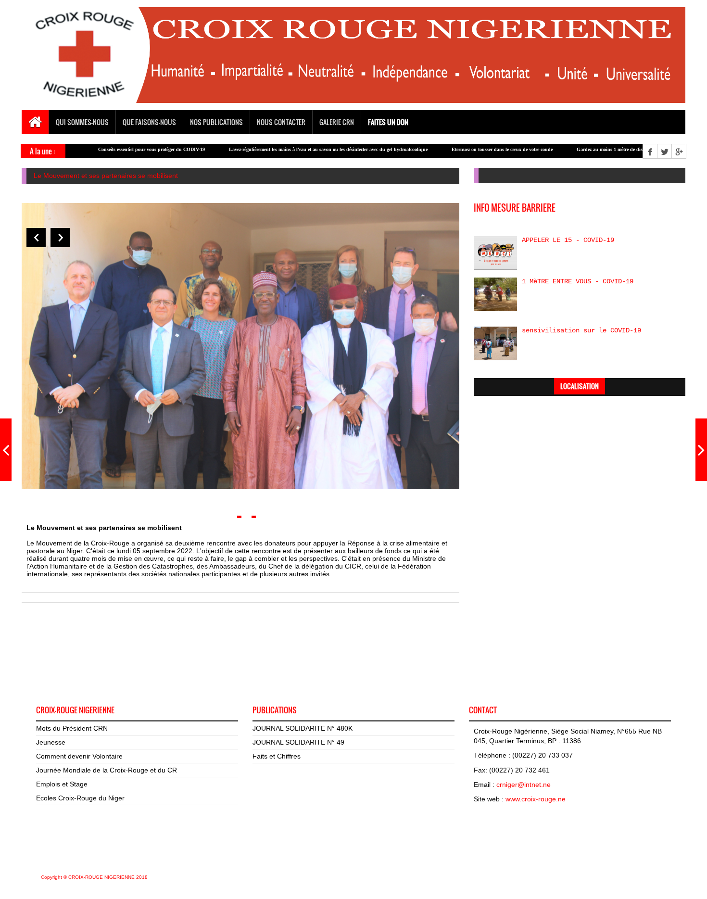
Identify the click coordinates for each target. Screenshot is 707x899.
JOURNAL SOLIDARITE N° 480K (302, 728)
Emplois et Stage (62, 784)
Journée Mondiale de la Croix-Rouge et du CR (106, 770)
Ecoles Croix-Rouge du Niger (80, 798)
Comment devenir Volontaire (79, 756)
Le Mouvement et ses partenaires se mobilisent (106, 175)
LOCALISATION (579, 386)
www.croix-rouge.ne (535, 799)
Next (60, 237)
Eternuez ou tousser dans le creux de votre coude (466, 149)
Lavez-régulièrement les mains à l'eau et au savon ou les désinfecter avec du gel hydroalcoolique (292, 149)
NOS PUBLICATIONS (216, 122)
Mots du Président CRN (72, 728)
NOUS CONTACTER (281, 122)
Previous (36, 237)
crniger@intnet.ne (523, 784)
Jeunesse (50, 742)
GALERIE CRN (336, 122)
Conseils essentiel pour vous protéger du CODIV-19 (116, 149)
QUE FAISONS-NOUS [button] (149, 122)
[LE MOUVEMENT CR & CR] (701, 449)
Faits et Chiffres (276, 756)
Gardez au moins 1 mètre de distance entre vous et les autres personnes (614, 149)
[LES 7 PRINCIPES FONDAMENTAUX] (6, 449)
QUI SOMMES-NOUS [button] (82, 122)
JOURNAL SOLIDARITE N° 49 (298, 742)
